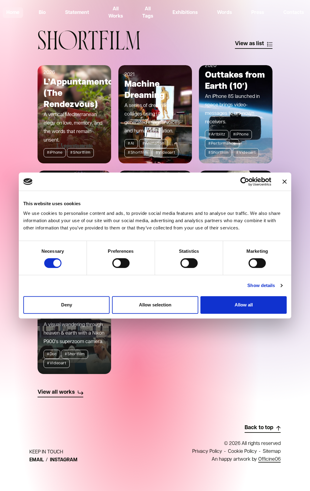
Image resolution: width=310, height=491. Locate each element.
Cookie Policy (242, 451)
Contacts (293, 12)
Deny (66, 304)
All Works (115, 12)
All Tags (147, 12)
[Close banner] (284, 181)
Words (224, 12)
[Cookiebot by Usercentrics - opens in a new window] (244, 181)
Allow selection (155, 304)
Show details (261, 285)
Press (257, 12)
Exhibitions (185, 12)
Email (36, 460)
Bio (42, 12)
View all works (56, 392)
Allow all (244, 304)
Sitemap (272, 451)
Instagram (64, 460)
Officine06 (269, 459)
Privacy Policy (207, 451)
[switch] (121, 263)
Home (12, 12)
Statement (77, 12)
